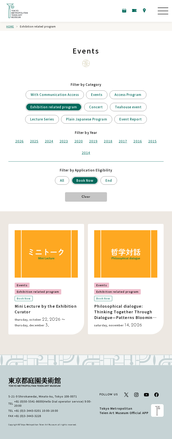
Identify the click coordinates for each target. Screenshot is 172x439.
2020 (78, 141)
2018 (108, 141)
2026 (19, 141)
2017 (123, 141)
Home (10, 26)
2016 (137, 141)
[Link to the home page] (17, 11)
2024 (49, 141)
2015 (152, 141)
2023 (64, 141)
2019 (93, 141)
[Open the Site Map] (163, 11)
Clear (86, 197)
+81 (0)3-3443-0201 (27, 411)
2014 (86, 152)
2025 (34, 141)
